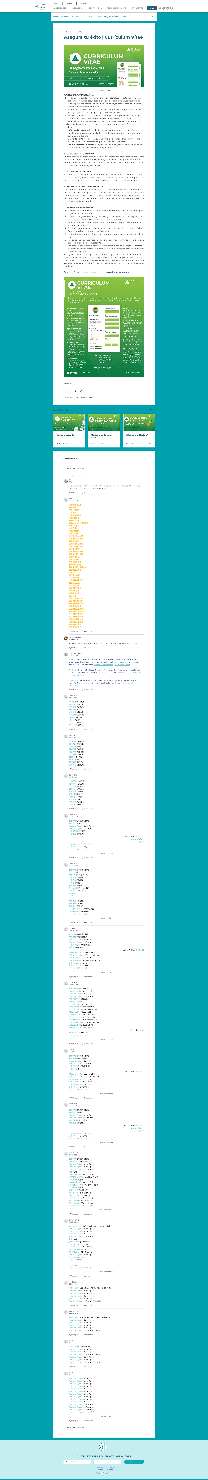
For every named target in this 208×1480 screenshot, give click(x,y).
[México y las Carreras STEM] (104, 422)
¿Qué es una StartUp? (137, 435)
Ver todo (151, 410)
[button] (60, 8)
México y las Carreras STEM (102, 436)
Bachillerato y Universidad (107, 17)
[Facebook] (163, 8)
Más (124, 17)
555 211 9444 (108, 1469)
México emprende (65, 435)
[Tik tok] (171, 8)
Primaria (75, 17)
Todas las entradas (60, 17)
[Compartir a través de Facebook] (65, 391)
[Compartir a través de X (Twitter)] (70, 391)
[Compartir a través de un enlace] (81, 391)
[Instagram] (160, 8)
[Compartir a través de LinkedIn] (76, 391)
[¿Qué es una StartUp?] (139, 422)
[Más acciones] (142, 31)
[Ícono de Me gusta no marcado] (70, 493)
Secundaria (88, 17)
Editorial (67, 383)
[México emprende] (68, 422)
